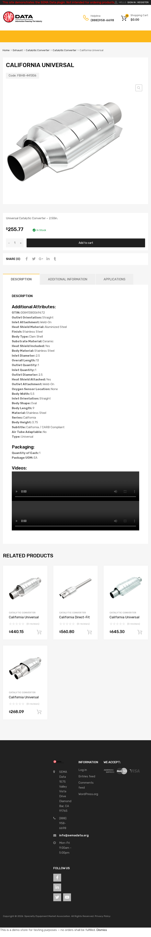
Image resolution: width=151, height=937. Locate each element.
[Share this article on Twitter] (33, 258)
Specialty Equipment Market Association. (47, 916)
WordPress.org (88, 794)
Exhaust (18, 50)
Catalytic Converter (38, 50)
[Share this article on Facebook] (26, 258)
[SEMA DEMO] (22, 21)
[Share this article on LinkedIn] (47, 258)
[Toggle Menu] (146, 34)
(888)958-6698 (100, 20)
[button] (138, 88)
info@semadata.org (74, 835)
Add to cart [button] (39, 632)
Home (6, 50)
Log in (82, 770)
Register (143, 2)
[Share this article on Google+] (40, 258)
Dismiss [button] (101, 930)
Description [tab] (21, 279)
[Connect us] (57, 877)
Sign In (131, 2)
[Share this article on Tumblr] (54, 258)
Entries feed (86, 776)
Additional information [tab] (67, 279)
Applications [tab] (114, 279)
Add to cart (86, 242)
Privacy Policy (102, 916)
